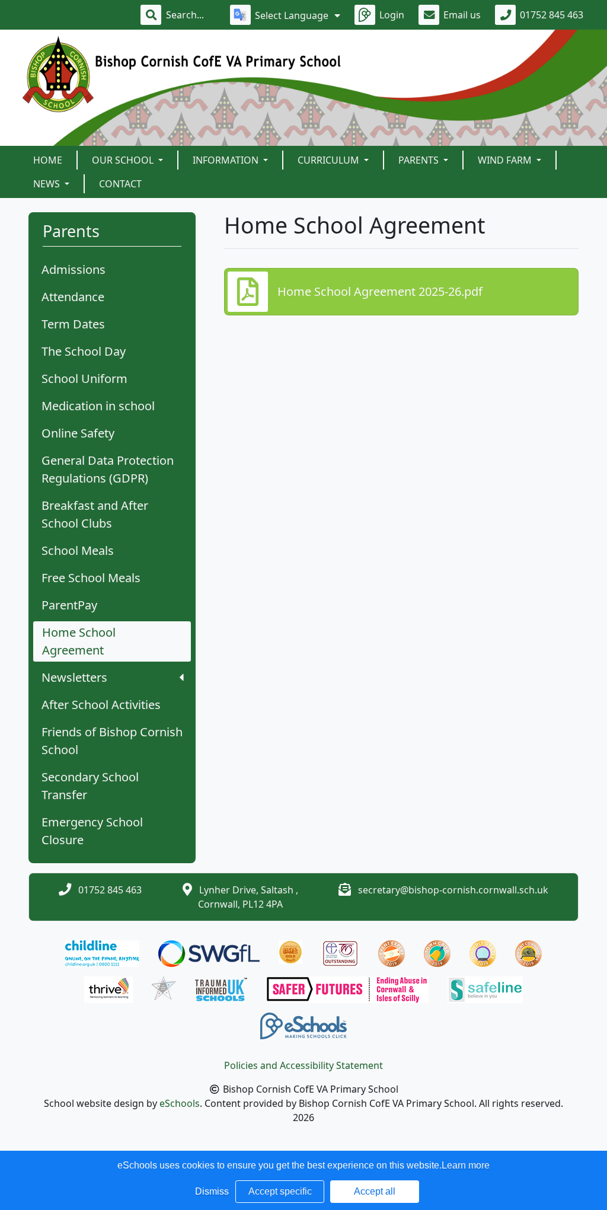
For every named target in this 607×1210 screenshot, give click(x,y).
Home (47, 160)
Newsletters (74, 677)
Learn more (466, 1165)
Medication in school (98, 406)
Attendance (72, 297)
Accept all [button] (374, 1191)
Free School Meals (90, 578)
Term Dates (73, 324)
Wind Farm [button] (506, 160)
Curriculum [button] (330, 160)
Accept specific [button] (280, 1191)
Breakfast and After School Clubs (94, 514)
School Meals (77, 550)
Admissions (73, 269)
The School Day (83, 351)
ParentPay (69, 605)
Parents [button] (419, 160)
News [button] (47, 183)
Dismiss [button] (212, 1191)
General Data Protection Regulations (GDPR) (107, 469)
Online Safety (77, 433)
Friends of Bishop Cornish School (112, 741)
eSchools (179, 1103)
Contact (120, 183)
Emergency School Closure (92, 831)
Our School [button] (124, 160)
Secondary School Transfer (90, 786)
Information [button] (227, 160)
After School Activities (101, 705)
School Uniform (84, 379)
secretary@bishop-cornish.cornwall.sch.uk (453, 889)
